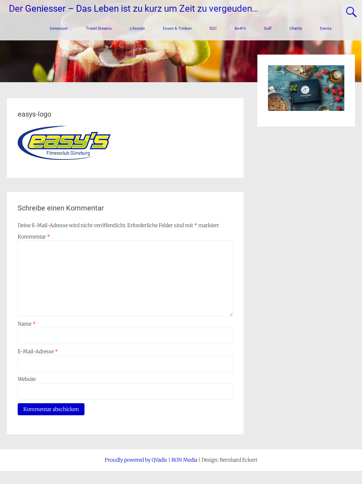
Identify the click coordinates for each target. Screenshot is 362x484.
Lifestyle (137, 28)
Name (27, 324)
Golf (268, 28)
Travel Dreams (99, 28)
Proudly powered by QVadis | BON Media (151, 460)
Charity (296, 28)
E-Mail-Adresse (38, 351)
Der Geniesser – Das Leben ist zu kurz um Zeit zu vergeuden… (133, 8)
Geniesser (59, 28)
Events (326, 28)
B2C (213, 28)
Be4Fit (240, 28)
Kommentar (34, 236)
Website (27, 379)
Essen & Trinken (177, 28)
